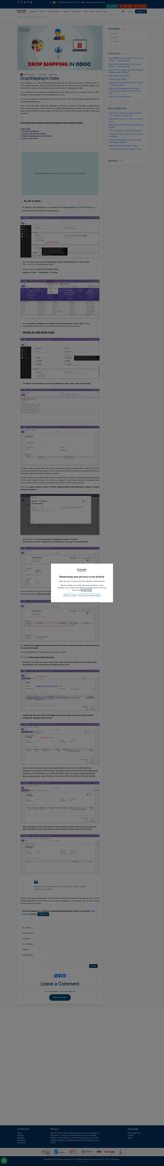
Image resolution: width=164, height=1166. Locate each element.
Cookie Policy (86, 590)
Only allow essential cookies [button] (89, 595)
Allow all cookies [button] (70, 595)
